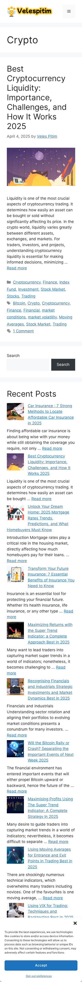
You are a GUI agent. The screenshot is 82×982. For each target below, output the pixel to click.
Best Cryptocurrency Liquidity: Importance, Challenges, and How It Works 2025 (37, 97)
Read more (17, 268)
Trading (28, 296)
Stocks (13, 296)
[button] (75, 923)
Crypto (34, 303)
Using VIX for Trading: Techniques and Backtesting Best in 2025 (50, 911)
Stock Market (53, 289)
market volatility (42, 317)
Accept (41, 965)
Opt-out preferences (39, 976)
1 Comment (23, 331)
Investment (28, 289)
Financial (31, 310)
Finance (50, 282)
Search (13, 355)
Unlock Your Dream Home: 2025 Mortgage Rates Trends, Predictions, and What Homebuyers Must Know (38, 518)
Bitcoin (19, 303)
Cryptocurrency (27, 282)
